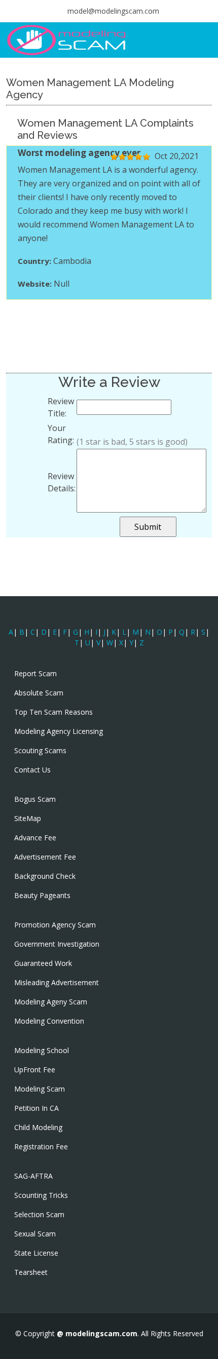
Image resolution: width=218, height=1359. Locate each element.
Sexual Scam (35, 1233)
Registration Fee (41, 1146)
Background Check (45, 876)
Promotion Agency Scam (55, 924)
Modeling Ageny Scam (50, 1001)
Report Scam (35, 673)
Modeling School (41, 1050)
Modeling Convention (49, 1021)
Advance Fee (35, 837)
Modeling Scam (39, 1089)
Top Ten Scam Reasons (53, 712)
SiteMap (27, 818)
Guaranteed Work (43, 963)
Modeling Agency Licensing (58, 731)
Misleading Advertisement (56, 982)
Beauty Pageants (42, 895)
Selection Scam (39, 1214)
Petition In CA (36, 1108)
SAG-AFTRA (33, 1176)
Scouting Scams (40, 750)
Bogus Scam (35, 799)
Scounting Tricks (41, 1195)
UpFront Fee (34, 1069)
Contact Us (32, 769)
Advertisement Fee (45, 857)
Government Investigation (56, 944)
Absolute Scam (38, 692)
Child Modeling (38, 1127)
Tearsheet (31, 1272)
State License (36, 1253)
